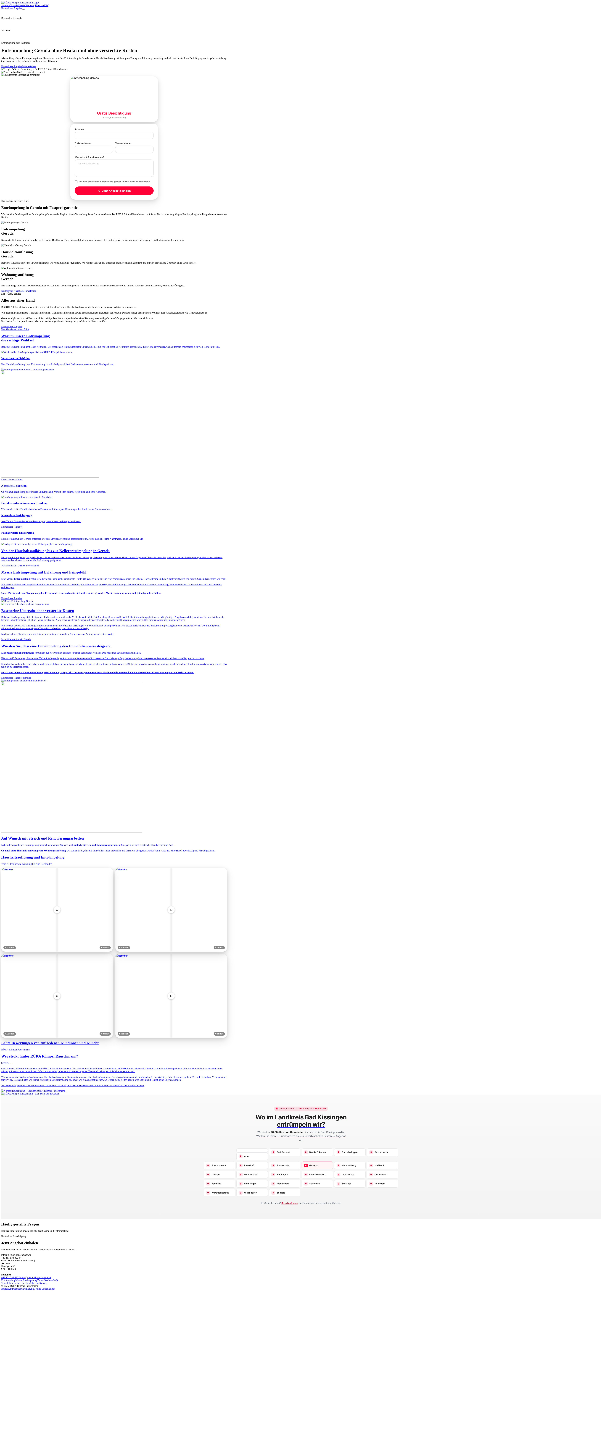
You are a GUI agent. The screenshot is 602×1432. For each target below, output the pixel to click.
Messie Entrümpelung (26, 1280)
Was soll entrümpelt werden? (89, 157)
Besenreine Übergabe (19, 1283)
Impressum (6, 1288)
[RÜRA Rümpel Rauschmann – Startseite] (20, 2)
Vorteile (14, 5)
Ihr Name (79, 129)
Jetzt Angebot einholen (116, 190)
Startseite (5, 5)
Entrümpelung (8, 1280)
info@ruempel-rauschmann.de (36, 1277)
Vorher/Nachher (45, 1280)
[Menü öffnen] (23, 9)
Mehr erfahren (29, 66)
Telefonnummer (123, 143)
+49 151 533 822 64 (11, 1277)
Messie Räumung (26, 5)
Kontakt (43, 1283)
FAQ (46, 5)
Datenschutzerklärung (102, 181)
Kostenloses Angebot (11, 8)
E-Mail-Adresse (83, 143)
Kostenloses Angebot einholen (16, 677)
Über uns (39, 5)
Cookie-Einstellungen (44, 1288)
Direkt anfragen (289, 1203)
